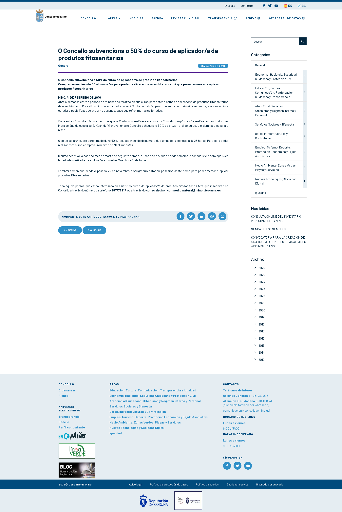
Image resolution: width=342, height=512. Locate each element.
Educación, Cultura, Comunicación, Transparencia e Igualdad (152, 390)
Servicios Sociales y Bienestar (275, 124)
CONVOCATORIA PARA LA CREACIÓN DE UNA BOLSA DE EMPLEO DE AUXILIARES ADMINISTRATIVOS (278, 241)
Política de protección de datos (169, 484)
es (290, 5)
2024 (261, 282)
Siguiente (94, 230)
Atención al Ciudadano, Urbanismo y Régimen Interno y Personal (275, 110)
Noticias (136, 18)
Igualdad (260, 192)
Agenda (157, 18)
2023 (261, 289)
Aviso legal (135, 484)
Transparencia (220, 18)
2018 (261, 324)
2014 (261, 352)
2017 (261, 331)
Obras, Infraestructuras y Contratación (137, 411)
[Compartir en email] (222, 216)
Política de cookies (207, 484)
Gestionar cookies (237, 484)
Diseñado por (264, 484)
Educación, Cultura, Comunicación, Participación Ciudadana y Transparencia (274, 92)
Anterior (70, 230)
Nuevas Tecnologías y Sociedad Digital (136, 427)
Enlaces (230, 5)
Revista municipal (185, 18)
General (260, 65)
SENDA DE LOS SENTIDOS (268, 229)
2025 (261, 275)
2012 (261, 359)
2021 (261, 303)
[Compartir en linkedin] (201, 216)
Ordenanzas (67, 390)
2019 (261, 317)
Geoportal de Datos (285, 18)
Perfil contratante (72, 427)
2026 (261, 268)
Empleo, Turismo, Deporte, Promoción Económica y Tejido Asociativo (275, 151)
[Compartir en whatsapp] (212, 216)
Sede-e (250, 18)
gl (303, 5)
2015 (261, 345)
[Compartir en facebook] (180, 216)
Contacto (247, 5)
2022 (261, 296)
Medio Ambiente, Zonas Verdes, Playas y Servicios (145, 422)
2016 (261, 338)
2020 (261, 310)
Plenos (63, 395)
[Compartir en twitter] (191, 216)
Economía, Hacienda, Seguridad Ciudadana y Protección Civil (152, 395)
